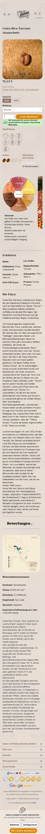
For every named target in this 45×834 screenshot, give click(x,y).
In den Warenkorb (29, 116)
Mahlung (6, 105)
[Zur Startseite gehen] (23, 14)
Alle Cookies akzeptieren (23, 830)
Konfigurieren (30, 825)
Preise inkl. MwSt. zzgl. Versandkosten (20, 89)
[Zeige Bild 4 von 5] (29, 74)
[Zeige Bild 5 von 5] (23, 77)
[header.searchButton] (9, 14)
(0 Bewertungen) (30, 166)
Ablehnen (14, 825)
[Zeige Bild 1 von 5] (15, 74)
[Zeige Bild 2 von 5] (20, 74)
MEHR (22, 820)
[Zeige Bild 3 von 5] (25, 74)
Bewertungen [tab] (18, 523)
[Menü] (5, 14)
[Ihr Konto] (35, 13)
